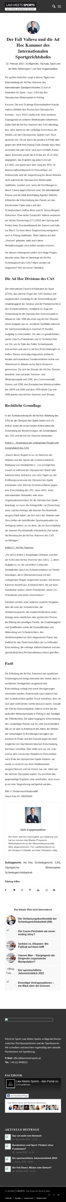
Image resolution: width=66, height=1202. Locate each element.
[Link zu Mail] (58, 1194)
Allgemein (33, 63)
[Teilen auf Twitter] (17, 890)
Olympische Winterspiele (32, 867)
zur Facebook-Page (19, 1096)
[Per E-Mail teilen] (57, 890)
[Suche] (52, 6)
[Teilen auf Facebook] (9, 890)
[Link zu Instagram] (49, 1194)
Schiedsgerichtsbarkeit (18, 872)
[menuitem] (52, 6)
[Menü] (59, 6)
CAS (57, 862)
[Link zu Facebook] (53, 1194)
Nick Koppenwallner (47, 69)
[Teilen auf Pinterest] (33, 890)
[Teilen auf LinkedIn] (41, 890)
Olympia (44, 63)
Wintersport (24, 69)
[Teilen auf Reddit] (49, 890)
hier (57, 144)
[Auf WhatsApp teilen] (25, 890)
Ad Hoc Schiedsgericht (37, 862)
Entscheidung (12, 82)
